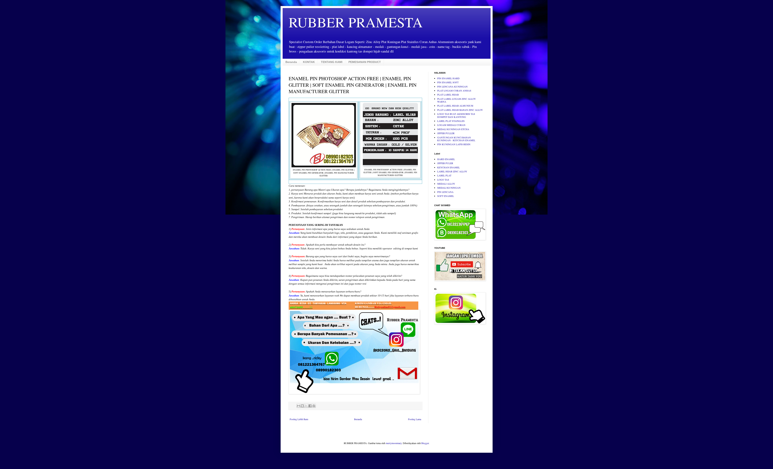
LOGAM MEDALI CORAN (451, 125)
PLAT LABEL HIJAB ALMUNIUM (455, 105)
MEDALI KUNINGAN (449, 187)
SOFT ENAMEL (445, 195)
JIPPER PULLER (446, 133)
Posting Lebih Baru (299, 419)
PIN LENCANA (445, 191)
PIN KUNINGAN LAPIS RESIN (453, 144)
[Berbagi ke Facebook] (310, 406)
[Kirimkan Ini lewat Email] (299, 406)
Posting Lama (414, 419)
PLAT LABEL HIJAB (448, 94)
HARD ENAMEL (446, 159)
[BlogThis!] (302, 406)
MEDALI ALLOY (446, 183)
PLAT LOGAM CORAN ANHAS (454, 90)
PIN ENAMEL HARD (448, 78)
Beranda (291, 62)
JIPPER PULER (445, 163)
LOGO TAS (443, 179)
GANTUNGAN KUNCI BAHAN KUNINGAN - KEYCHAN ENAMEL (456, 139)
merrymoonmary (394, 443)
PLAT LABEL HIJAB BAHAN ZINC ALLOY (460, 109)
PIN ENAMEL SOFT (448, 82)
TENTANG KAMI (331, 62)
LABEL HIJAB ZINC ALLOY (452, 171)
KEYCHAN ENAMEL (448, 167)
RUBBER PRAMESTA (356, 21)
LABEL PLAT (444, 175)
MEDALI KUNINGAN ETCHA (453, 129)
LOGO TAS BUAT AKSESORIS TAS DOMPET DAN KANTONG (456, 115)
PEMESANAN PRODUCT (364, 62)
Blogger (425, 443)
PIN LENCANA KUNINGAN (452, 86)
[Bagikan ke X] (306, 406)
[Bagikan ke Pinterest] (314, 406)
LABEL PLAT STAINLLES (451, 120)
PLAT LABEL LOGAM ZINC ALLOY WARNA (456, 100)
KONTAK (309, 62)
